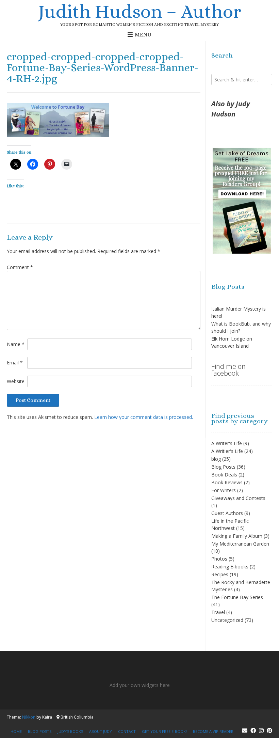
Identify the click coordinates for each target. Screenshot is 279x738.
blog (216, 459)
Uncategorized (227, 620)
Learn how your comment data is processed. (143, 417)
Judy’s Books (70, 731)
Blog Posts (223, 467)
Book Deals (224, 474)
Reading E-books (229, 566)
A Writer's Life (226, 443)
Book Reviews (227, 482)
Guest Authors (227, 513)
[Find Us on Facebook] (253, 730)
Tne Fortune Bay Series (237, 597)
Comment (20, 267)
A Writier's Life (227, 451)
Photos (219, 558)
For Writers (223, 490)
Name (15, 344)
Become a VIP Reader (213, 731)
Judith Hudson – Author (139, 11)
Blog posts (39, 731)
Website (15, 381)
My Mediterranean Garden (240, 543)
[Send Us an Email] (244, 730)
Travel (218, 612)
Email (15, 362)
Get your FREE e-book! (164, 731)
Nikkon (28, 717)
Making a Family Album (236, 536)
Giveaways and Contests (238, 498)
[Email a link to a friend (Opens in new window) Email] (66, 164)
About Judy (100, 731)
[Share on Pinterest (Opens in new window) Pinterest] (49, 164)
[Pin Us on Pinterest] (269, 730)
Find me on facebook (228, 370)
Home (16, 731)
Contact (127, 731)
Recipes (219, 574)
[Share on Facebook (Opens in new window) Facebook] (32, 164)
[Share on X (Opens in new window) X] (15, 164)
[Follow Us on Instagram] (261, 730)
